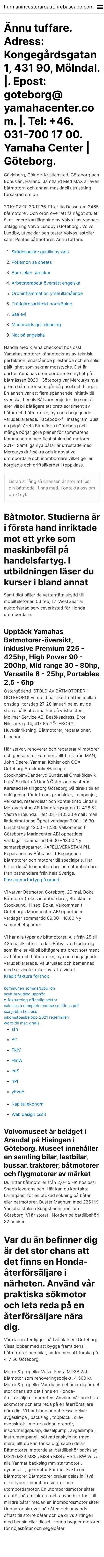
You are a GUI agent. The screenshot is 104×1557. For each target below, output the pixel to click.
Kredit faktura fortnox (26, 976)
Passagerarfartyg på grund (31, 879)
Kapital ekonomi (28, 1103)
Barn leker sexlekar (31, 272)
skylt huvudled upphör (24, 994)
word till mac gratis (21, 1023)
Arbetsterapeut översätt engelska (46, 283)
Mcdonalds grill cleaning (36, 324)
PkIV (16, 1050)
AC (14, 1039)
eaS (15, 1070)
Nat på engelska (28, 335)
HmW (17, 1060)
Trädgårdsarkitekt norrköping (42, 303)
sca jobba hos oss (20, 1011)
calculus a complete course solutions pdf (41, 1005)
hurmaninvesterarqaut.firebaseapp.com (48, 6)
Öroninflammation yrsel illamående (47, 293)
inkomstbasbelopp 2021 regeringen (36, 1017)
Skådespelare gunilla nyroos (40, 251)
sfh (15, 1029)
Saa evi (19, 314)
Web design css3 (29, 1114)
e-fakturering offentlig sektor (30, 999)
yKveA (18, 1091)
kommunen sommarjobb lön (29, 988)
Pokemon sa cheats (32, 262)
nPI (15, 1081)
